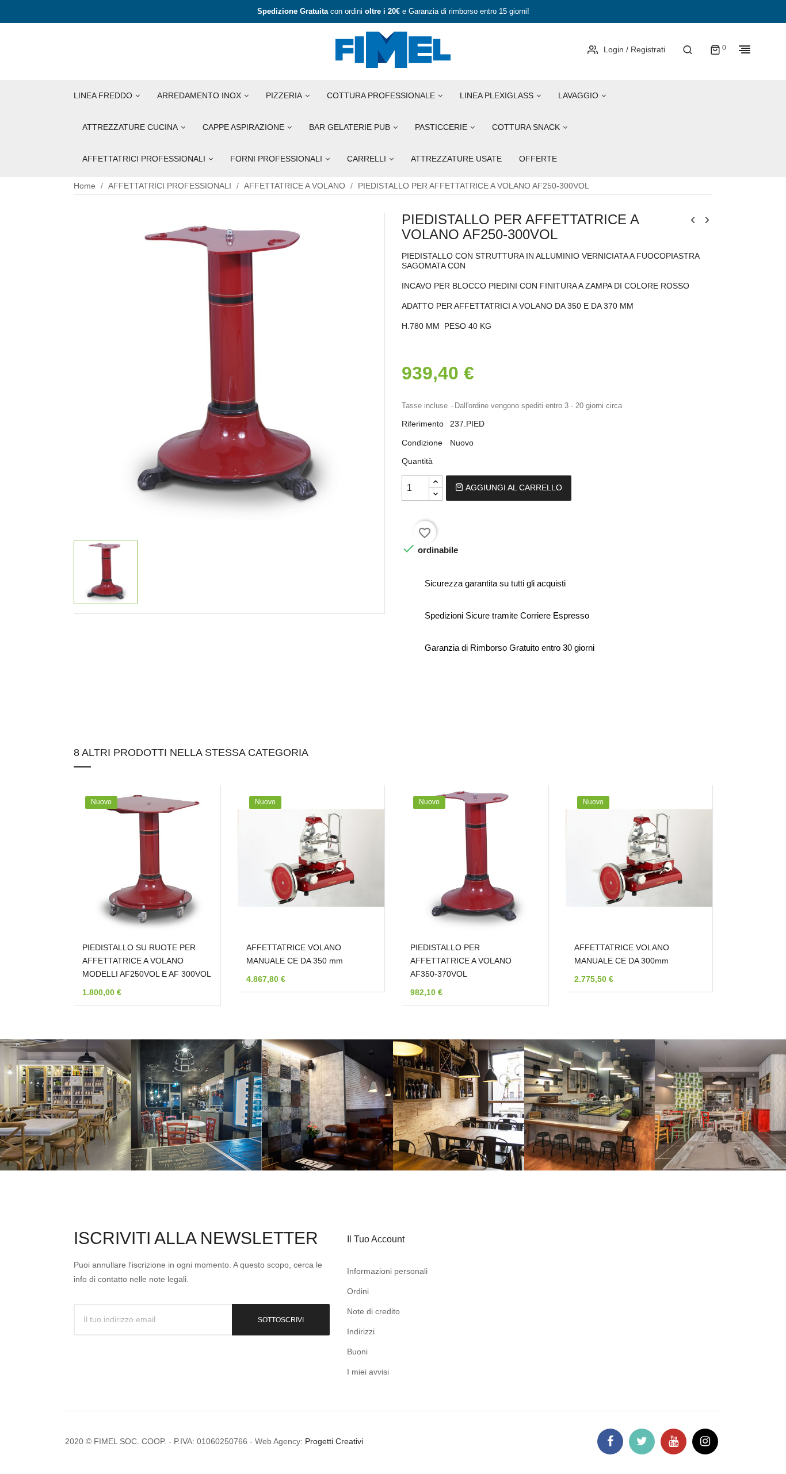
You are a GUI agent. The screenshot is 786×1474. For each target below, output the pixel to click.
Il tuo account (376, 1239)
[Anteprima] (194, 845)
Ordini (358, 1291)
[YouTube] (673, 1441)
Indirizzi (361, 1331)
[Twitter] (642, 1441)
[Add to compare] (194, 875)
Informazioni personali (387, 1271)
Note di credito (373, 1311)
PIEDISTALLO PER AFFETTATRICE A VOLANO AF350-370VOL (461, 960)
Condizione (422, 442)
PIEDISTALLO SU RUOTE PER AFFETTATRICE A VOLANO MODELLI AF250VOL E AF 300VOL (146, 960)
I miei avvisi (368, 1371)
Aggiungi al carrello (512, 487)
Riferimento (423, 423)
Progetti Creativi (334, 1441)
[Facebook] (610, 1441)
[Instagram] (705, 1441)
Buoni (357, 1351)
